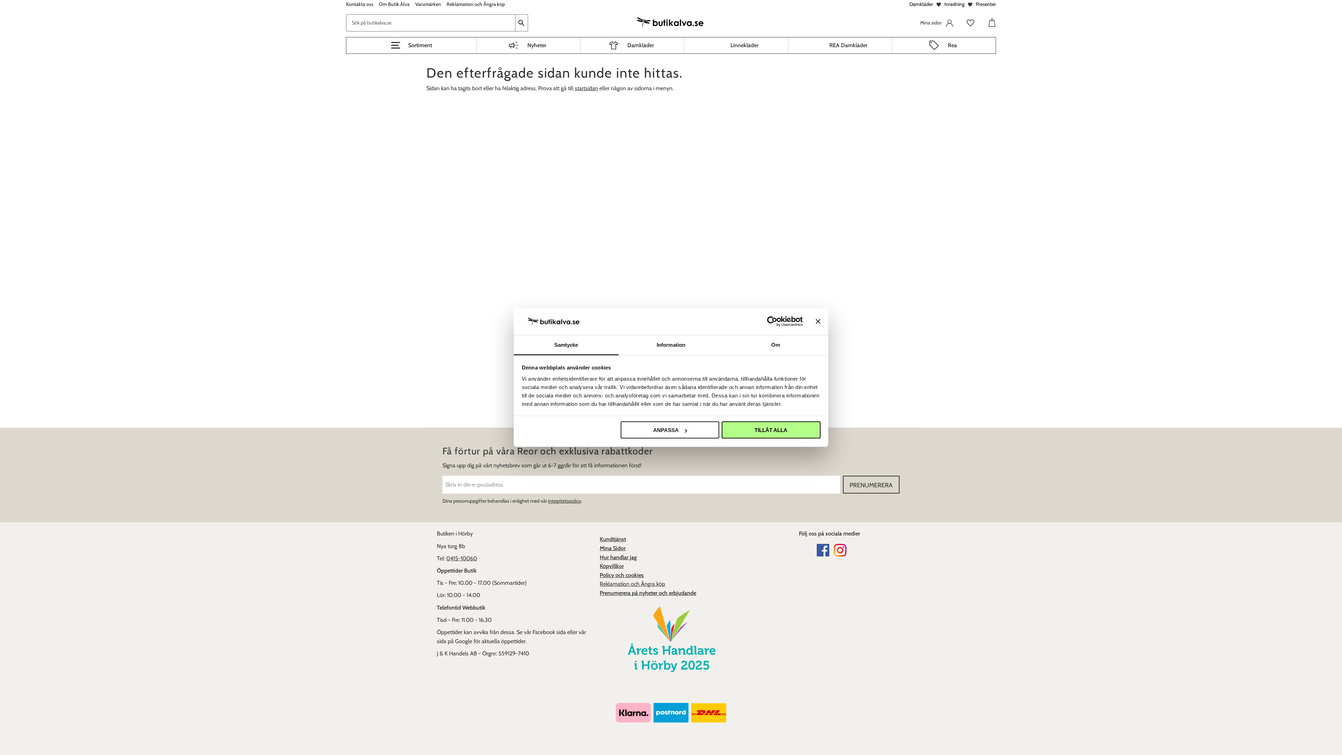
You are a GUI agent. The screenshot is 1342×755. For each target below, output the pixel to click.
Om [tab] (775, 344)
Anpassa (666, 430)
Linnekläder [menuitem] (744, 45)
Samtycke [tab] (566, 344)
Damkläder (921, 4)
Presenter (986, 4)
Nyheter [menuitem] (536, 45)
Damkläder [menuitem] (640, 45)
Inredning (954, 4)
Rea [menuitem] (952, 45)
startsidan (586, 88)
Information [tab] (671, 344)
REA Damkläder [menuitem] (848, 45)
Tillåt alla (771, 430)
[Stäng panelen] (818, 321)
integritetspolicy (564, 501)
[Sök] (521, 22)
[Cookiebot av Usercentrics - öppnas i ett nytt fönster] (772, 321)
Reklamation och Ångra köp (632, 584)
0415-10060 (461, 558)
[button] (411, 45)
